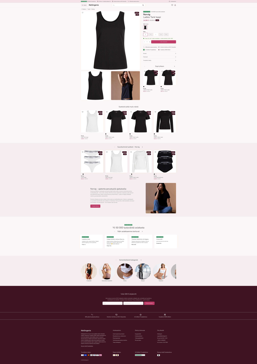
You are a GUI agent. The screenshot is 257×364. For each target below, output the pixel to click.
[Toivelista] (172, 5)
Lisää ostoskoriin (163, 41)
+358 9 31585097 (161, 340)
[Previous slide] (115, 231)
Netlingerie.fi (86, 360)
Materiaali (145, 57)
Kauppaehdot (138, 334)
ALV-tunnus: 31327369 (162, 342)
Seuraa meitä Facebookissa (87, 346)
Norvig (93, 9)
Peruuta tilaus (138, 340)
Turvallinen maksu (147, 60)
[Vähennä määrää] (144, 41)
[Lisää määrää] (149, 41)
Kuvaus (144, 53)
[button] (128, 5)
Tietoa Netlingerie (117, 342)
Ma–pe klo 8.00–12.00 (162, 338)
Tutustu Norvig (95, 206)
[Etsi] (143, 5)
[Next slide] (142, 231)
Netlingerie (159, 334)
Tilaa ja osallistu (149, 303)
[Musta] (143, 86)
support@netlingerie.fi (162, 336)
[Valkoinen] (145, 86)
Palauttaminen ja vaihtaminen (119, 336)
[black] (145, 27)
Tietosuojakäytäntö (139, 338)
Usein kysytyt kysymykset (118, 334)
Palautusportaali (116, 338)
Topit (88, 9)
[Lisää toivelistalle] (82, 12)
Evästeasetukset (138, 336)
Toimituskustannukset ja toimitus (120, 340)
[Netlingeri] (94, 5)
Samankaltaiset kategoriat (128, 260)
